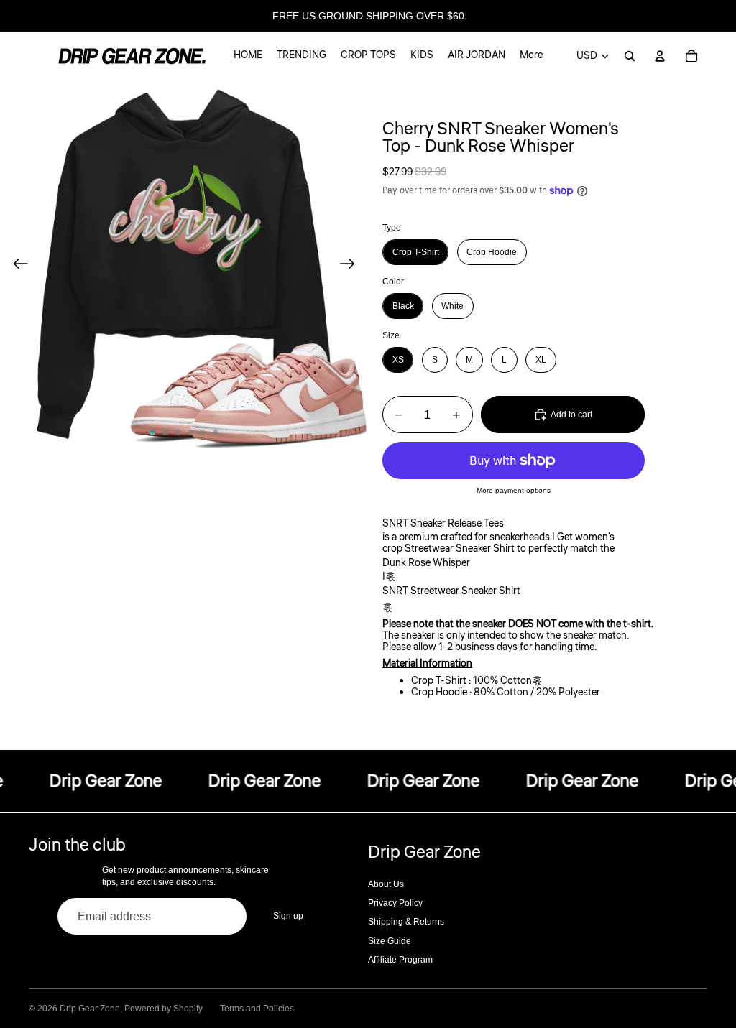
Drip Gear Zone (90, 1009)
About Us (386, 884)
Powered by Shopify (163, 1009)
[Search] (629, 56)
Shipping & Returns (406, 922)
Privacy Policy (395, 903)
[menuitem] (531, 56)
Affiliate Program (400, 960)
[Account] (660, 56)
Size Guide (389, 941)
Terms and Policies (257, 1009)
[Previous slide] (16, 264)
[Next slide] (352, 264)
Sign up (288, 916)
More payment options (514, 490)
